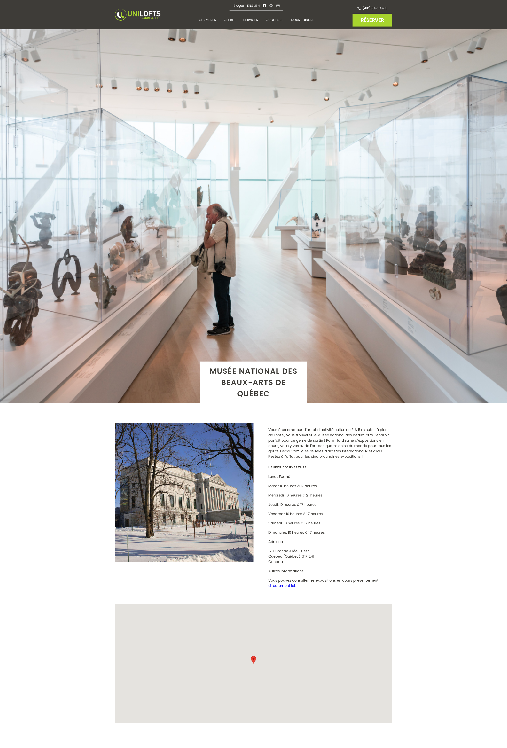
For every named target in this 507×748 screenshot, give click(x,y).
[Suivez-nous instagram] (277, 5)
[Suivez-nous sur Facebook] (264, 5)
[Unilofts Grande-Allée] (137, 16)
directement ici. (281, 585)
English (253, 5)
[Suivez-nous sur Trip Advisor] (271, 5)
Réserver (372, 20)
